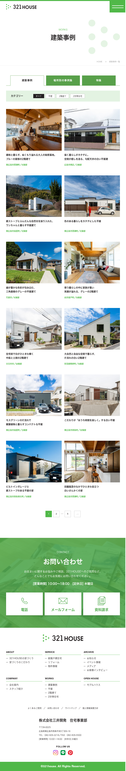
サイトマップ (71, 708)
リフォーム (53, 662)
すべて (39, 96)
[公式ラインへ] (63, 752)
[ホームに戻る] (21, 6)
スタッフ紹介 (16, 689)
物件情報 (52, 666)
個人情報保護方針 (90, 708)
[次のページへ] (77, 514)
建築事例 (27, 80)
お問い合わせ (53, 708)
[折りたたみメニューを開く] (118, 6)
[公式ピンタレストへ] (70, 752)
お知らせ (91, 658)
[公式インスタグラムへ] (55, 752)
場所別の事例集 (63, 80)
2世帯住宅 (77, 96)
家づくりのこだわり (19, 662)
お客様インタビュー (97, 670)
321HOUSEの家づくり (21, 658)
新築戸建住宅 (55, 658)
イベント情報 (94, 662)
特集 (99, 80)
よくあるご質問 (35, 708)
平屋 (50, 96)
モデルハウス (93, 685)
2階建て (62, 96)
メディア (91, 666)
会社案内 (14, 685)
